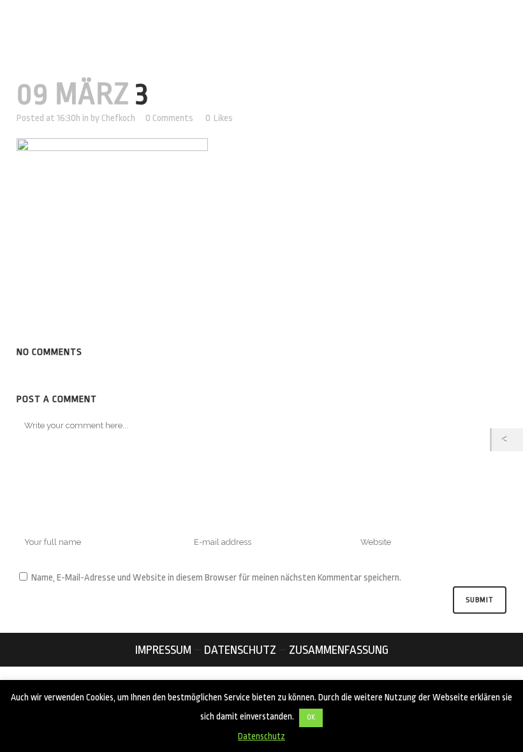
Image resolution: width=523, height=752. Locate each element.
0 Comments (169, 118)
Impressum (163, 650)
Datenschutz (240, 650)
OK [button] (311, 717)
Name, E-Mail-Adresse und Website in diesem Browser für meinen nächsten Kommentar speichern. (216, 577)
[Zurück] (507, 439)
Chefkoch (118, 118)
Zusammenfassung (338, 650)
